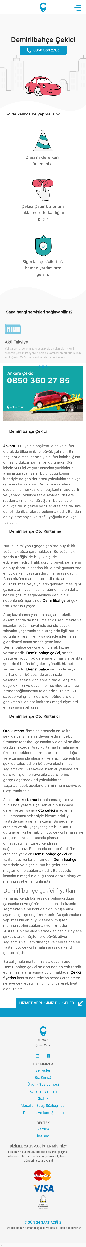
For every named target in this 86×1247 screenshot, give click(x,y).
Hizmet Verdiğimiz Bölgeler (47, 1003)
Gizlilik (43, 1098)
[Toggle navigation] (80, 7)
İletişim (43, 1136)
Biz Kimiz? (43, 1077)
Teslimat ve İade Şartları (43, 1113)
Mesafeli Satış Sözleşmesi (43, 1105)
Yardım (43, 1129)
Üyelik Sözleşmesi (43, 1084)
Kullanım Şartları (43, 1091)
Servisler (43, 1070)
